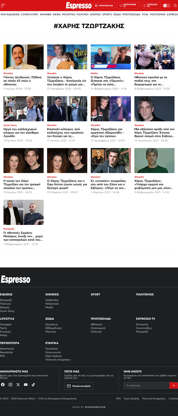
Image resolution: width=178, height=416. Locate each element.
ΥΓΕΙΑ (145, 14)
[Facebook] (3, 384)
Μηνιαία (50, 331)
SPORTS (107, 14)
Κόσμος (4, 307)
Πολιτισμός (145, 294)
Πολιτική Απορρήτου (154, 398)
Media (49, 307)
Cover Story (7, 311)
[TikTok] (33, 384)
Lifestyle (7, 318)
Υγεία (3, 328)
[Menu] (3, 5)
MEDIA (57, 14)
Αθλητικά (96, 324)
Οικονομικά (98, 328)
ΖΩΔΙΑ (117, 14)
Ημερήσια (51, 324)
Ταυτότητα (51, 348)
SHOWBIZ (45, 14)
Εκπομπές (142, 324)
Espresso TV (145, 318)
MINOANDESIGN (95, 407)
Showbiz (52, 294)
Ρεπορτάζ (6, 300)
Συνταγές (5, 331)
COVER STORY (29, 14)
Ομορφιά (5, 324)
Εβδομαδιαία (53, 328)
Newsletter (6, 352)
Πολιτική (5, 303)
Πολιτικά (96, 331)
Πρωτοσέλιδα (101, 318)
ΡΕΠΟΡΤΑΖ (68, 14)
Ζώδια (49, 318)
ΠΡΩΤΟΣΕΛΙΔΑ (131, 14)
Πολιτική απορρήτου (57, 359)
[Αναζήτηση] (175, 5)
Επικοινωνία (53, 352)
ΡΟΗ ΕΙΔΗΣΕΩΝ (10, 14)
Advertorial (7, 348)
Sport (95, 294)
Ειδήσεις (6, 294)
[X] (18, 384)
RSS (2, 356)
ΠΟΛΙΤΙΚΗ (82, 14)
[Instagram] (10, 384)
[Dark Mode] (167, 5)
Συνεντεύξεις (144, 328)
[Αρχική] (15, 279)
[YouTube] (26, 384)
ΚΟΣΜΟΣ (95, 14)
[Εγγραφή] (173, 385)
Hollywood (52, 303)
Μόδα (3, 335)
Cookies (173, 398)
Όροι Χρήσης (53, 356)
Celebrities (51, 300)
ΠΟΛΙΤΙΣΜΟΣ (157, 14)
